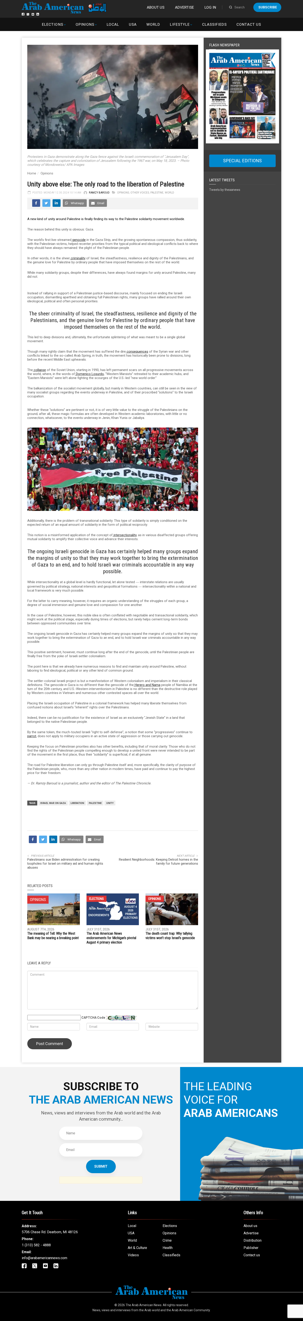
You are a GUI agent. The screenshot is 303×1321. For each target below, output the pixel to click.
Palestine (156, 192)
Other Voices (139, 192)
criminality (77, 258)
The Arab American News (143, 1305)
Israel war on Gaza (53, 803)
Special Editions (242, 160)
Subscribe (267, 7)
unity (110, 803)
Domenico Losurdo (89, 374)
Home (31, 173)
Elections (52, 24)
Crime (167, 1240)
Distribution (253, 1240)
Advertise (184, 7)
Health (168, 1248)
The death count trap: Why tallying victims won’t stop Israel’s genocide (170, 935)
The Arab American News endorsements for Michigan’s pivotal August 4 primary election (111, 937)
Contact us (248, 24)
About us (155, 7)
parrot (31, 736)
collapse (39, 370)
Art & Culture (137, 1248)
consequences (137, 352)
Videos (133, 1255)
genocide (78, 240)
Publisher (251, 1248)
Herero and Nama (147, 685)
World (153, 24)
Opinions (85, 24)
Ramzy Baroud (99, 192)
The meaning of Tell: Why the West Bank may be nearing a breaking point (53, 935)
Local (113, 24)
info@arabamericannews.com (44, 1258)
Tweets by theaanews (224, 190)
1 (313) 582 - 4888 (36, 1245)
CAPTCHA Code (93, 1017)
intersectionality (124, 535)
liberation (77, 803)
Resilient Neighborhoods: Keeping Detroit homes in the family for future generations (158, 862)
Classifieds (214, 24)
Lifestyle (180, 24)
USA (133, 24)
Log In (210, 7)
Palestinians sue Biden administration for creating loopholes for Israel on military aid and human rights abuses (65, 864)
